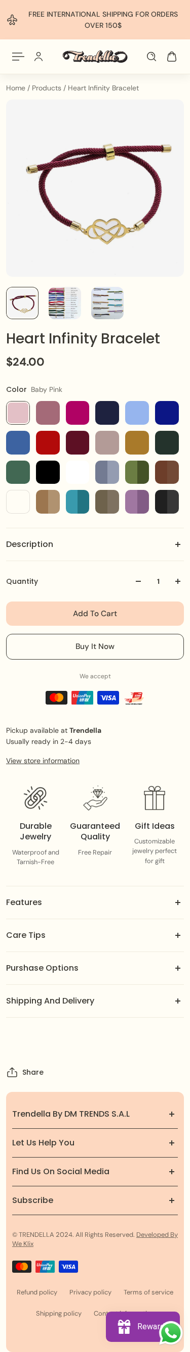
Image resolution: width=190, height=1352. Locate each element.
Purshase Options (42, 968)
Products (47, 87)
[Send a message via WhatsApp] (171, 1333)
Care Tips (26, 935)
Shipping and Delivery (50, 1001)
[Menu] (18, 56)
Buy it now (95, 646)
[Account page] (38, 56)
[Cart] (172, 56)
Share (33, 1072)
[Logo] (95, 56)
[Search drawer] (151, 56)
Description (29, 544)
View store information (43, 760)
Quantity (22, 581)
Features (24, 902)
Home (16, 87)
